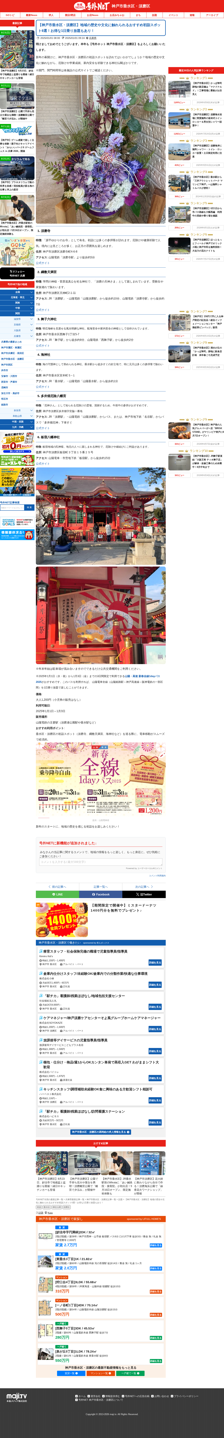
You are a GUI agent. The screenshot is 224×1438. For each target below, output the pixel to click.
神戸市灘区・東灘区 (11, 347)
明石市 (4, 399)
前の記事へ (59, 886)
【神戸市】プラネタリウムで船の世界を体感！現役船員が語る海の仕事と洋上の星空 (17, 186)
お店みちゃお (117, 15)
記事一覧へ (101, 886)
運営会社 (95, 1396)
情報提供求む (112, 1396)
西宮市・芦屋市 (9, 382)
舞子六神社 (49, 319)
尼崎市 (4, 387)
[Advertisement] (196, 43)
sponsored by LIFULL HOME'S (144, 1219)
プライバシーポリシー (186, 1396)
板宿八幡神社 (50, 437)
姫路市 (4, 405)
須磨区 (66, 1207)
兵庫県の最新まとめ (11, 342)
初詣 (39, 1207)
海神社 (45, 354)
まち (138, 15)
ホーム (82, 1396)
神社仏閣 (56, 1207)
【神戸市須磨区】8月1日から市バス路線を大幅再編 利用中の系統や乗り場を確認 (207, 212)
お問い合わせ (161, 1396)
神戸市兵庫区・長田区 (12, 353)
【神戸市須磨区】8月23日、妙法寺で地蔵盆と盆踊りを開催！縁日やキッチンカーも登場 (17, 74)
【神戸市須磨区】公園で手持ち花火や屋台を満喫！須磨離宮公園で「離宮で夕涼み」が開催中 (17, 115)
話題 (154, 15)
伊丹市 (4, 370)
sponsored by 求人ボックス (96, 943)
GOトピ (10, 15)
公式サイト (43, 262)
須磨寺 (45, 231)
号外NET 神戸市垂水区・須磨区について (100, 1399)
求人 (51, 15)
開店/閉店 (70, 15)
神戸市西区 (7, 365)
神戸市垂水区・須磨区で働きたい (60, 942)
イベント (173, 15)
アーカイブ (212, 15)
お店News (92, 15)
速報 (192, 15)
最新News (31, 15)
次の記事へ (142, 886)
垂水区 (47, 1207)
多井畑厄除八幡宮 (53, 396)
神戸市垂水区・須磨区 (131, 6)
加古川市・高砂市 (10, 393)
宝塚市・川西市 (9, 376)
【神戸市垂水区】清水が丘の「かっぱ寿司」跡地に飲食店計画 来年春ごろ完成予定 (207, 351)
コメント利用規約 (157, 875)
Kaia (50, 1212)
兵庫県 (92, 38)
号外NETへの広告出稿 (137, 1396)
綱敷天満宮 (49, 272)
